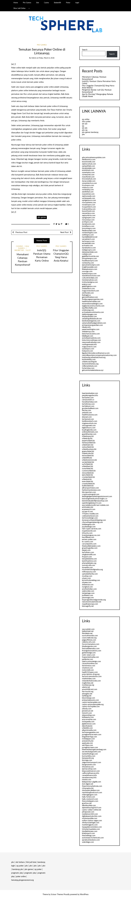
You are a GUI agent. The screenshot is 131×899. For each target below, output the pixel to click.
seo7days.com (87, 745)
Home (15, 3)
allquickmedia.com (89, 730)
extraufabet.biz (88, 456)
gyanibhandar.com (89, 434)
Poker (68, 3)
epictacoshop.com (89, 769)
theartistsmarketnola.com (92, 786)
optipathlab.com (88, 166)
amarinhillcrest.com (89, 689)
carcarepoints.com (89, 544)
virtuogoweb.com (89, 426)
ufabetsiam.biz (87, 445)
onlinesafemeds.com (90, 432)
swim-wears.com (88, 655)
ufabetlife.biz (87, 458)
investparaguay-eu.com (91, 535)
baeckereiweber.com (90, 393)
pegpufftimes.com (89, 640)
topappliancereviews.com (92, 827)
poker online (21, 876)
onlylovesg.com (88, 310)
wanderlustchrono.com (91, 276)
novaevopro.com (88, 205)
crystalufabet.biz (88, 477)
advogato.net (87, 694)
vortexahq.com (88, 190)
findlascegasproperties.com (92, 299)
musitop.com (87, 576)
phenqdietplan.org (89, 563)
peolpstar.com (87, 659)
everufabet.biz (87, 481)
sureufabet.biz (87, 469)
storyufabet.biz (88, 473)
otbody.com (86, 709)
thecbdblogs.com (88, 836)
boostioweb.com (88, 162)
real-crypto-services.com (91, 529)
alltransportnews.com (90, 488)
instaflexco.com (88, 226)
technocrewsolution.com (92, 676)
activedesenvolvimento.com (93, 312)
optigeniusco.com (89, 200)
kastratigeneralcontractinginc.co (94, 499)
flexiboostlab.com (89, 231)
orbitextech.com (88, 289)
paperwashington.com (90, 329)
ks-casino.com (87, 542)
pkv (83, 134)
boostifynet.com (88, 211)
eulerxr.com (86, 284)
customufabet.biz (89, 471)
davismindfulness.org (90, 364)
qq (83, 126)
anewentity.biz (87, 741)
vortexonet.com (88, 175)
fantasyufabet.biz (88, 443)
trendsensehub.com (89, 280)
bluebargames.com (89, 646)
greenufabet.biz (88, 451)
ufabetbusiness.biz (89, 449)
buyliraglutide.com (89, 430)
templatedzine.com (89, 559)
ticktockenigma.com (90, 282)
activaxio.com (87, 246)
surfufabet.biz (87, 464)
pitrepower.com (88, 812)
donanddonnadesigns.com (92, 304)
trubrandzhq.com (89, 209)
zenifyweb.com (88, 293)
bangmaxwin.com (89, 765)
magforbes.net (87, 683)
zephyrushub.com (89, 164)
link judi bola (31, 862)
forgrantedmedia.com (90, 657)
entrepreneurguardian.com (92, 325)
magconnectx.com (89, 347)
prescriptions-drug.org (90, 674)
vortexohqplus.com (89, 233)
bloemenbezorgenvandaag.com (94, 750)
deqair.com (86, 550)
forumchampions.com (90, 644)
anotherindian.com (89, 589)
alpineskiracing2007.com (91, 808)
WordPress (84, 894)
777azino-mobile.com (90, 514)
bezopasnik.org (88, 758)
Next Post (64, 232)
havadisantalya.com (89, 402)
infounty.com (87, 533)
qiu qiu (84, 124)
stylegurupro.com (89, 250)
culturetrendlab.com (90, 278)
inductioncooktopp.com (91, 340)
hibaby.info (86, 327)
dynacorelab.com (88, 181)
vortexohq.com (88, 263)
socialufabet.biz (88, 462)
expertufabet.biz (88, 441)
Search (84, 50)
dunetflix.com (87, 567)
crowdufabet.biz (88, 484)
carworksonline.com (90, 663)
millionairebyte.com (89, 366)
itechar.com (86, 410)
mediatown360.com (90, 814)
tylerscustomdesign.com (91, 661)
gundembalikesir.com (90, 408)
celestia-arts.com (88, 642)
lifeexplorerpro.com (89, 269)
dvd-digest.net (87, 784)
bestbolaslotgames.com (91, 321)
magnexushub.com (89, 423)
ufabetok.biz (87, 479)
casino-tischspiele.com (91, 707)
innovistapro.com (89, 228)
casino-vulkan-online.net (91, 810)
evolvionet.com (88, 170)
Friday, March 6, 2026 (46, 58)
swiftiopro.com (88, 235)
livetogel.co (86, 295)
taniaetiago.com (88, 593)
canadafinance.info (89, 775)
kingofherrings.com (89, 737)
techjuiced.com (88, 419)
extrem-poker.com (89, 539)
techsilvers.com (88, 552)
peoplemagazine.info (90, 395)
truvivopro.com (88, 185)
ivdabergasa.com (88, 524)
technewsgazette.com (90, 732)
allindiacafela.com (89, 805)
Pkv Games (27, 3)
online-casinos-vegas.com (92, 821)
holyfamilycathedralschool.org (93, 357)
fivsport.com (87, 557)
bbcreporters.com (89, 492)
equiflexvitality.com (89, 308)
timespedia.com (88, 722)
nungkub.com (87, 587)
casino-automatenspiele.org (92, 704)
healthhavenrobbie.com (91, 301)
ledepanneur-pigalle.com (91, 782)
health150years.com (90, 672)
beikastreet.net (88, 631)
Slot (37, 3)
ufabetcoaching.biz (89, 362)
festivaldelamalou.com (91, 649)
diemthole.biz (87, 726)
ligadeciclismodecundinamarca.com (96, 353)
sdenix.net (86, 687)
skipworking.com (88, 715)
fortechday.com (88, 368)
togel (77, 3)
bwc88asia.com (88, 537)
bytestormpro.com (89, 274)
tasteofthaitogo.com (90, 754)
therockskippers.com (90, 801)
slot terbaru (20, 862)
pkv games (42, 217)
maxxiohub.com (88, 194)
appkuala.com (87, 743)
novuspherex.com (89, 203)
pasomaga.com (88, 598)
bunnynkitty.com (88, 756)
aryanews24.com (88, 509)
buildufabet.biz (88, 486)
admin (33, 58)
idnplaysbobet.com (89, 316)
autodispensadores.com (91, 338)
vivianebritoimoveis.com (91, 681)
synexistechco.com (89, 183)
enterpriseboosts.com (90, 700)
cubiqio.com (87, 254)
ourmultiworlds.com (90, 636)
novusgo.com (87, 271)
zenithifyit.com (88, 192)
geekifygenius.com (89, 286)
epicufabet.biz (87, 475)
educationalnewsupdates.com (93, 157)
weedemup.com (88, 332)
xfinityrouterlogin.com (90, 823)
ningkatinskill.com (89, 555)
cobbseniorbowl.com (90, 516)
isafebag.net (86, 696)
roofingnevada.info (89, 344)
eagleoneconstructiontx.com (93, 306)
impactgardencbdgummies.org (94, 600)
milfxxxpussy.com (89, 572)
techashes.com (88, 398)
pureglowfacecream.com (91, 735)
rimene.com (86, 780)
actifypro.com (87, 222)
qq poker (20, 866)
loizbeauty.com (88, 717)
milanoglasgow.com (89, 795)
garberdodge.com (89, 653)
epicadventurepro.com (91, 265)
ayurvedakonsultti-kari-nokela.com (95, 505)
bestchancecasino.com (91, 334)
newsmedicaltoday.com (91, 342)
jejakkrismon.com (89, 724)
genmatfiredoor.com (90, 297)
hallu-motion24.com (90, 799)
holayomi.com (87, 351)
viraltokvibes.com (89, 679)
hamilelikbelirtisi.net (89, 237)
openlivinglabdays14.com (91, 503)
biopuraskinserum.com (91, 771)
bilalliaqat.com (87, 336)
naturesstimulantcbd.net (91, 602)
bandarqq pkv (17, 869)
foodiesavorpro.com (90, 261)
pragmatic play (17, 873)
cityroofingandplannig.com (92, 522)
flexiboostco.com (88, 160)
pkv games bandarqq (90, 132)
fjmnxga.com (87, 760)
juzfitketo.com (87, 595)
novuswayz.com (88, 220)
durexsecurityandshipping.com (94, 520)
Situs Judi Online (19, 8)
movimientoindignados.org (92, 570)
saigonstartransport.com (91, 762)
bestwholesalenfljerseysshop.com (95, 501)
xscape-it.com (87, 512)
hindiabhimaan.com (89, 831)
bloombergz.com (88, 698)
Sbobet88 (57, 3)
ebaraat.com (87, 417)
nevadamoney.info (89, 778)
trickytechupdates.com (91, 829)
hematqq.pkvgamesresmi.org (22, 880)
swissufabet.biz (88, 447)
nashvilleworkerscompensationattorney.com (99, 355)
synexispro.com (88, 349)
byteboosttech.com (89, 421)
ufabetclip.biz (87, 438)
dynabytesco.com (89, 248)
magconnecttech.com (90, 291)
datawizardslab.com (89, 252)
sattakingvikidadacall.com (92, 319)
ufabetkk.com (87, 728)
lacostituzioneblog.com (91, 580)
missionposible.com (89, 818)
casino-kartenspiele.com (91, 702)
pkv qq (84, 130)
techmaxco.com (88, 241)
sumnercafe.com (88, 565)
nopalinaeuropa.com (90, 604)
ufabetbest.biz (87, 466)
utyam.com (86, 578)
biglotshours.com (88, 428)
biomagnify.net (88, 606)
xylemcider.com (88, 591)
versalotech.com (88, 239)
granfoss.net (87, 803)
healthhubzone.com (89, 415)
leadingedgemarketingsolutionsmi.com (97, 496)
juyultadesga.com (89, 527)
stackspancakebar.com (91, 790)
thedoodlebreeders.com (91, 546)
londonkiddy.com (89, 359)
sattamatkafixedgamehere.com (94, 323)
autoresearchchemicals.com (93, 838)
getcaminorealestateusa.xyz (92, 370)
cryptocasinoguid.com (90, 494)
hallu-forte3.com (88, 797)
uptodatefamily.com (90, 574)
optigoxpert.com (88, 218)
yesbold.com (87, 413)
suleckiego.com (88, 842)
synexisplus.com (88, 172)
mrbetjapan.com (88, 739)
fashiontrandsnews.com (91, 490)
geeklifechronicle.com (90, 256)
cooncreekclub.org (89, 638)
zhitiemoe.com (88, 585)
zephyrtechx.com (88, 215)
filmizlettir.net (87, 633)
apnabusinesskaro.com (91, 840)
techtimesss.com (88, 666)
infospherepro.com (89, 258)
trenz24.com (87, 713)
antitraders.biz (87, 507)
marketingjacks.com (90, 825)
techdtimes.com (88, 404)
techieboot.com (88, 406)
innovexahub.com (89, 179)
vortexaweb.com (88, 198)
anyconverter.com (89, 719)
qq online (85, 119)
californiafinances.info (90, 773)
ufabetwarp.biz (88, 436)
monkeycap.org (88, 685)
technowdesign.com (90, 518)
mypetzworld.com (89, 531)
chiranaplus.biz (88, 788)
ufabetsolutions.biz (89, 460)
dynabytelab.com (88, 168)
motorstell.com (88, 670)
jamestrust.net (87, 711)
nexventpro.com (88, 213)
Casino (46, 3)
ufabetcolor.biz (88, 453)
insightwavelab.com (89, 267)
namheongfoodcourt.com (92, 793)
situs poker (86, 122)
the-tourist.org (87, 692)
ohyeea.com (86, 582)
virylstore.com (87, 668)
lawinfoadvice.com (89, 561)
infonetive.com (88, 767)
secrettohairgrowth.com (91, 752)
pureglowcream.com (90, 747)
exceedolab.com (88, 243)
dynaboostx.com (88, 224)
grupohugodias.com (89, 548)
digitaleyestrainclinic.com (91, 816)
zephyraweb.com (88, 196)
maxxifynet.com (88, 177)
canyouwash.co (88, 400)
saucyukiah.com (88, 629)
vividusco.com (87, 188)
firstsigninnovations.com (91, 651)
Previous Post (21, 232)
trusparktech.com (89, 207)
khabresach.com (88, 833)
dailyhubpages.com (89, 314)
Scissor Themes (57, 894)
